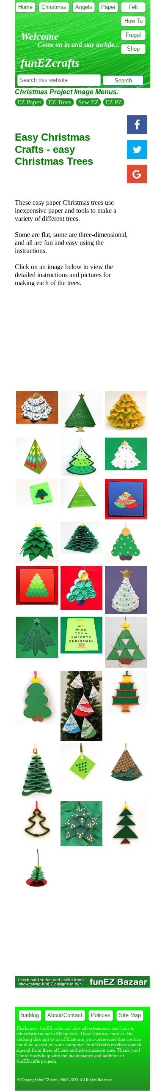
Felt (133, 7)
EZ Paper (29, 102)
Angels (83, 7)
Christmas (53, 7)
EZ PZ (113, 102)
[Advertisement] (82, 340)
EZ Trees (60, 102)
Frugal (133, 35)
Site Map (130, 1015)
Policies (100, 1015)
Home (25, 7)
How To (133, 21)
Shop (133, 49)
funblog (30, 1015)
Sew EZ (88, 102)
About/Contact (64, 1015)
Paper (108, 7)
